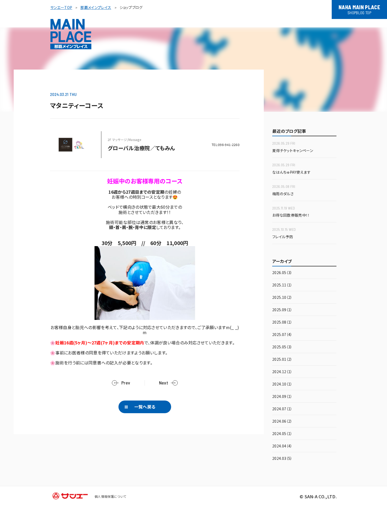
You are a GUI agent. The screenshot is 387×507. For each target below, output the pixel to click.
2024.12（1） (282, 372)
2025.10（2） (282, 297)
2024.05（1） (282, 434)
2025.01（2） (282, 359)
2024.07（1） (282, 409)
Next (163, 383)
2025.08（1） (282, 322)
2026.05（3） (282, 273)
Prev (125, 383)
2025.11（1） (282, 285)
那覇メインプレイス (95, 7)
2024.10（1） (282, 384)
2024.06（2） (282, 421)
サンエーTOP (61, 7)
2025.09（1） (282, 310)
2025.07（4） (282, 335)
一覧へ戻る (145, 406)
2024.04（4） (282, 446)
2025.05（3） (282, 347)
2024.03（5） (282, 458)
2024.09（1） (282, 396)
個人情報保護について (110, 496)
